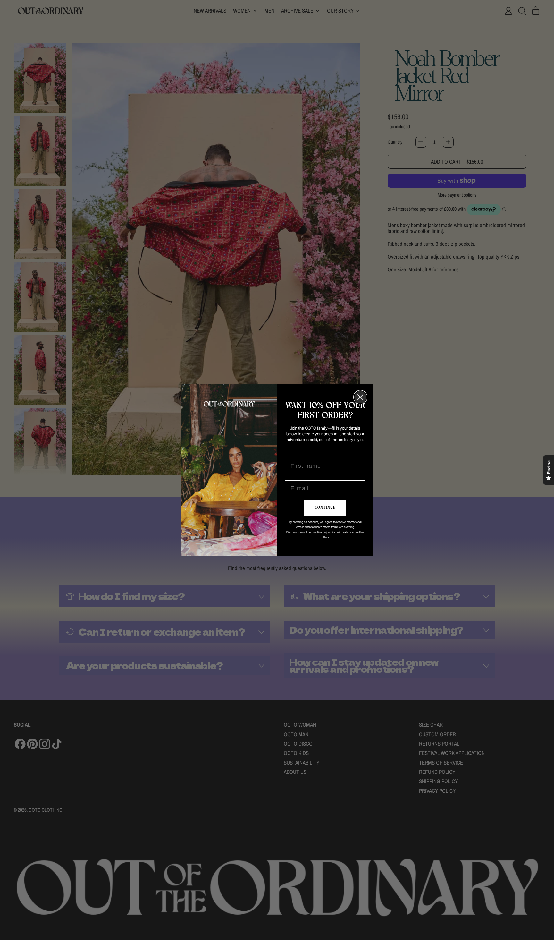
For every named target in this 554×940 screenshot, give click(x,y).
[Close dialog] (360, 397)
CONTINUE (325, 507)
